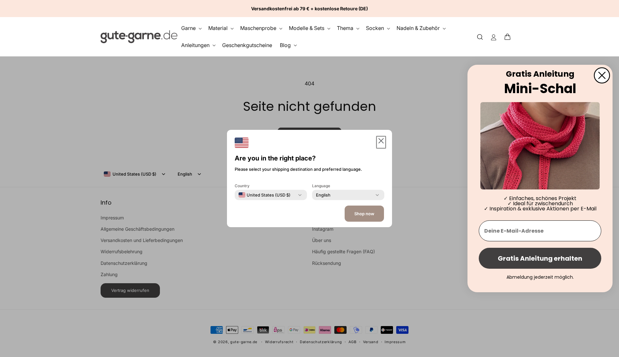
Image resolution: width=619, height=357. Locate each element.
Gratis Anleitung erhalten (540, 258)
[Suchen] (480, 36)
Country (242, 185)
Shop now (364, 213)
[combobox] (264, 195)
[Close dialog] (602, 75)
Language (321, 185)
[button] (509, 37)
